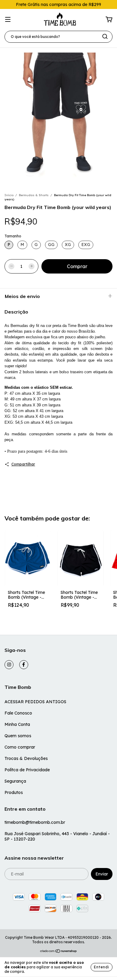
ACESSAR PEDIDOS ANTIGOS (35, 701)
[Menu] (8, 19)
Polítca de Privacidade (27, 769)
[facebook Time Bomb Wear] (23, 664)
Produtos (13, 792)
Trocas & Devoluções (26, 758)
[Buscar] (105, 36)
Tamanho (12, 236)
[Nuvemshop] (58, 952)
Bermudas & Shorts (34, 195)
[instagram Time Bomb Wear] (9, 664)
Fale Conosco (18, 713)
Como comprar (19, 747)
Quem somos (17, 735)
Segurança (15, 781)
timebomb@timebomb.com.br (34, 822)
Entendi (101, 967)
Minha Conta (17, 724)
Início (9, 195)
